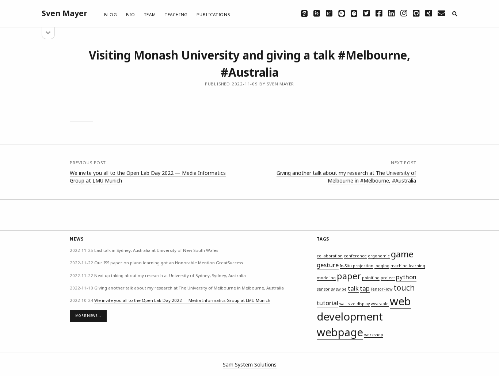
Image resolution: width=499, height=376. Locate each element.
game (402, 254)
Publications (213, 14)
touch (404, 288)
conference (355, 255)
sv (333, 289)
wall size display (354, 303)
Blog (110, 14)
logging (381, 265)
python (406, 277)
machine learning (408, 265)
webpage (340, 332)
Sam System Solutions (250, 364)
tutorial (327, 303)
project (388, 277)
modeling (326, 277)
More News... (88, 315)
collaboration (330, 255)
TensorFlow (381, 289)
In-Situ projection (356, 265)
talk (353, 288)
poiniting (371, 277)
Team (150, 14)
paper (349, 276)
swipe (341, 289)
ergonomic (379, 255)
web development (364, 309)
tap (365, 288)
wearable (380, 303)
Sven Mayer (64, 13)
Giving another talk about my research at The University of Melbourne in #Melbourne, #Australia (346, 176)
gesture (328, 265)
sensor (323, 289)
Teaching (176, 14)
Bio (130, 14)
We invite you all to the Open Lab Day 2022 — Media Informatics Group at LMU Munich (182, 300)
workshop (373, 334)
